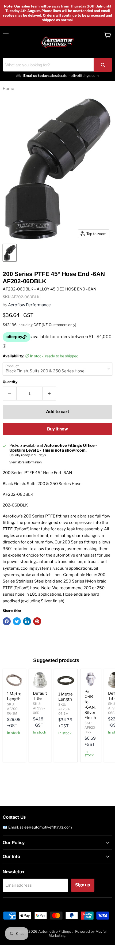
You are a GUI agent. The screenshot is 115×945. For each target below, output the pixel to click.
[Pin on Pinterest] (37, 621)
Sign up (82, 884)
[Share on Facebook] (7, 621)
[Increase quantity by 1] (49, 393)
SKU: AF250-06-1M (64, 709)
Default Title (40, 696)
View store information (25, 462)
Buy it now (57, 429)
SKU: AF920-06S (90, 727)
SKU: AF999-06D (39, 708)
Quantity (10, 382)
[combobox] (57, 64)
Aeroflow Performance (29, 305)
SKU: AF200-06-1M (13, 708)
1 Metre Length (14, 696)
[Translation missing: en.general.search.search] (103, 65)
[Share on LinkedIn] (27, 621)
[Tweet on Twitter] (17, 621)
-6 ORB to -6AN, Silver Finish (90, 704)
